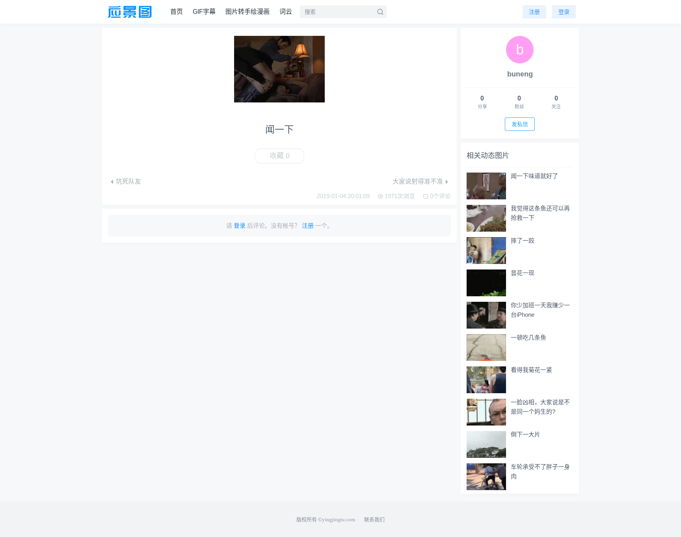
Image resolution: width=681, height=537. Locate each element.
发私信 (520, 124)
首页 (176, 11)
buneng (520, 74)
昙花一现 (522, 272)
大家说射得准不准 (418, 181)
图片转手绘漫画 (247, 11)
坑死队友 (128, 181)
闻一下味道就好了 (534, 176)
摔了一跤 (522, 240)
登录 (563, 12)
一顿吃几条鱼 (528, 337)
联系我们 (374, 519)
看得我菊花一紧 (531, 369)
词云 (285, 11)
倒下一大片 (525, 434)
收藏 (280, 156)
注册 (534, 12)
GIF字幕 (204, 11)
